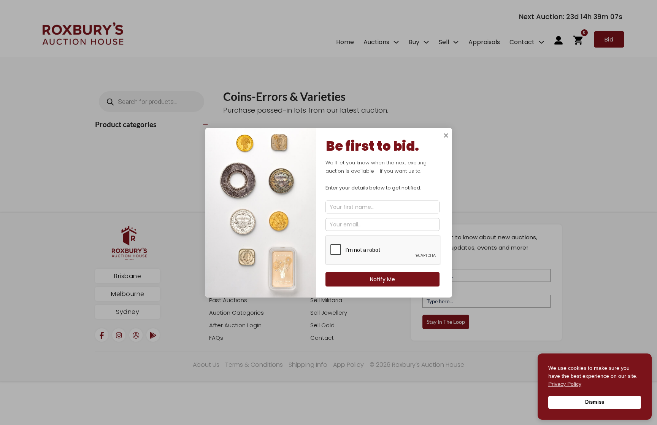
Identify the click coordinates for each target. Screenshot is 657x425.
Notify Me (382, 279)
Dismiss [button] (594, 402)
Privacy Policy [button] (564, 384)
